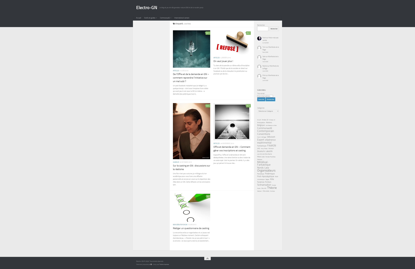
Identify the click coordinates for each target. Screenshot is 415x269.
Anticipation (261, 123)
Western (259, 191)
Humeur (176, 162)
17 (208, 33)
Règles (267, 179)
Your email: (261, 93)
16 (249, 106)
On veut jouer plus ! (223, 61)
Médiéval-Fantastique (264, 163)
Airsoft (259, 120)
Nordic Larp (263, 167)
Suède (258, 188)
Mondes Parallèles (270, 157)
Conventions (263, 134)
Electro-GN (146, 7)
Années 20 (265, 120)
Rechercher (261, 25)
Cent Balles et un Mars (271, 125)
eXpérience (270, 140)
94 (208, 106)
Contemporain (265, 131)
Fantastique (261, 146)
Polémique (270, 173)
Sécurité (263, 188)
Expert (260, 139)
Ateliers (269, 122)
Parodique (260, 174)
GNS (258, 148)
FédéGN (271, 145)
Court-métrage (261, 137)
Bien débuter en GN (180, 225)
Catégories (260, 108)
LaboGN (269, 151)
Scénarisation (264, 184)
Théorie (272, 187)
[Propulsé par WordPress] (151, 264)
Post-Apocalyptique (265, 176)
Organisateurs (266, 170)
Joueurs (261, 151)
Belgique (261, 125)
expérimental (264, 142)
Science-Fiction (264, 182)
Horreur (271, 148)
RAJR (276, 176)
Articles (176, 71)
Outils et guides (149, 18)
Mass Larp (261, 157)
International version (181, 18)
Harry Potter (264, 148)
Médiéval (259, 159)
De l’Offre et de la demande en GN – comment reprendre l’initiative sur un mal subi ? (191, 78)
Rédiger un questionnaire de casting (191, 228)
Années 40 (272, 120)
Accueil (138, 18)
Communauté (165, 18)
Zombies (272, 191)
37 (249, 33)
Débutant (271, 137)
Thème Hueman (164, 264)
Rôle (272, 179)
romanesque (261, 179)
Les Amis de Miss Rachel (264, 154)
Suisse (274, 185)
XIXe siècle (266, 191)
